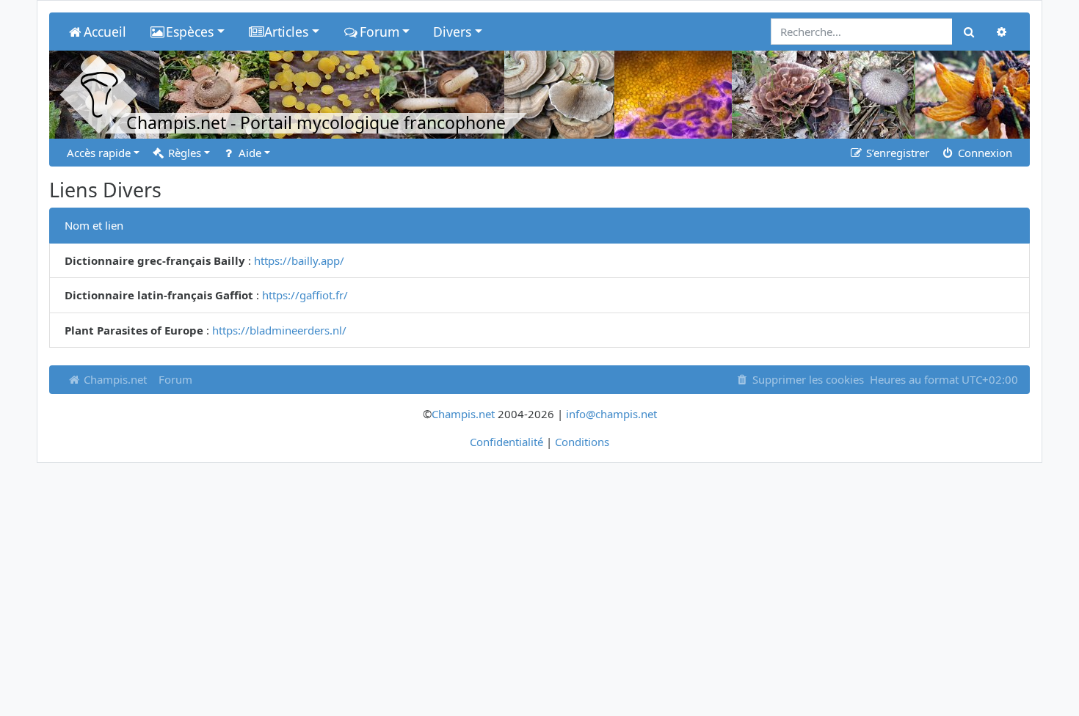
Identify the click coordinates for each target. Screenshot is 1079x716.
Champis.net (114, 379)
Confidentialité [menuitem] (506, 441)
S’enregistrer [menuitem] (896, 152)
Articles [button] (286, 31)
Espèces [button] (190, 31)
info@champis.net (611, 413)
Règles (183, 152)
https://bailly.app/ (299, 260)
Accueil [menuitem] (105, 31)
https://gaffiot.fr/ (305, 295)
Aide (248, 152)
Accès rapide (99, 152)
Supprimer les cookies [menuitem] (806, 379)
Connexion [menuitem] (983, 152)
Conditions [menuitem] (582, 441)
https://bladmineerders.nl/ (279, 330)
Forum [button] (379, 31)
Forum (175, 379)
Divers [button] (452, 31)
